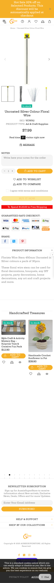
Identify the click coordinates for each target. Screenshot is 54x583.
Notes (5, 153)
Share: (5, 236)
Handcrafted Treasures (27, 313)
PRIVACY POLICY (19, 577)
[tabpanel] (13, 345)
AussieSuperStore (13, 21)
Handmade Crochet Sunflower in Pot (39, 356)
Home (12, 28)
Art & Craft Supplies (37, 124)
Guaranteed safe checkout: (20, 215)
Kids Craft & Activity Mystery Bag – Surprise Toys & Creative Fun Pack (13, 342)
